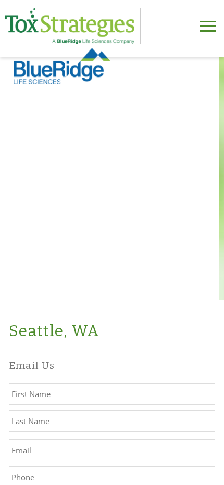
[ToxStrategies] (73, 26)
